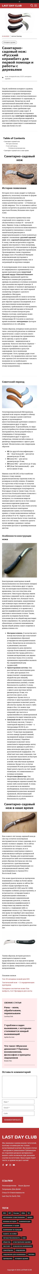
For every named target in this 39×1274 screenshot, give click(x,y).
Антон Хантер (16, 36)
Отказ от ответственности (13, 1192)
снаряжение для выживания (14, 1254)
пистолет (6, 1246)
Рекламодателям (9, 1185)
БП (10, 1213)
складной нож (14, 76)
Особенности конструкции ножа (17, 148)
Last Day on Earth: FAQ (11, 1196)
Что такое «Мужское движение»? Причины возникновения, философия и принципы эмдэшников (17, 1052)
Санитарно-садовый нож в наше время (16, 150)
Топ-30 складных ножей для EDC (16, 979)
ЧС (29, 1213)
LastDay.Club (8, 1016)
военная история (9, 1221)
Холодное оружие (9, 42)
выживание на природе (12, 1230)
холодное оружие (21, 1258)
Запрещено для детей (11, 1189)
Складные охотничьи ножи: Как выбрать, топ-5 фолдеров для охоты (17, 989)
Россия (16, 1213)
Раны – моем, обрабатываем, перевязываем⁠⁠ (12, 1010)
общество (6, 1242)
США (23, 1213)
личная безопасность (11, 1238)
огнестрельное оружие (22, 1242)
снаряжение (20, 1250)
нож (6, 76)
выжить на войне (10, 1234)
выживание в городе (11, 1225)
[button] (32, 5)
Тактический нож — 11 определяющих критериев (18, 983)
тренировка (7, 1258)
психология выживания (22, 1246)
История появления (12, 144)
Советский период (11, 146)
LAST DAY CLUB (12, 5)
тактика (31, 1254)
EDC (4, 1213)
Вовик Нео (8, 1061)
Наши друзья (24, 1185)
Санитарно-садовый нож (12, 141)
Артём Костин (9, 1037)
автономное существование (14, 1217)
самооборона (8, 1250)
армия (29, 1217)
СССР (22, 76)
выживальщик (24, 1221)
